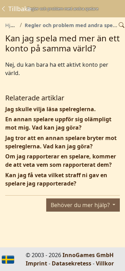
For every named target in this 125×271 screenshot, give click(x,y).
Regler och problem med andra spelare (74, 25)
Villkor (105, 263)
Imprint (36, 263)
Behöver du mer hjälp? (81, 205)
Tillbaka (19, 9)
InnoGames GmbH (88, 255)
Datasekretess (71, 263)
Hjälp (11, 25)
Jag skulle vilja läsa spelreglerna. (50, 109)
